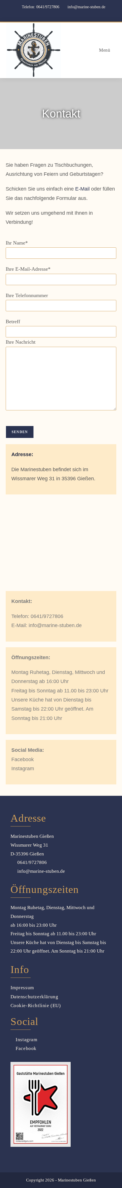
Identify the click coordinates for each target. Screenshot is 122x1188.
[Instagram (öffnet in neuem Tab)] (65, 14)
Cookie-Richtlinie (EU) (35, 1005)
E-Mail (82, 189)
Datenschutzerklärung (34, 996)
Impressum (22, 987)
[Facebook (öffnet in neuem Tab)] (58, 14)
